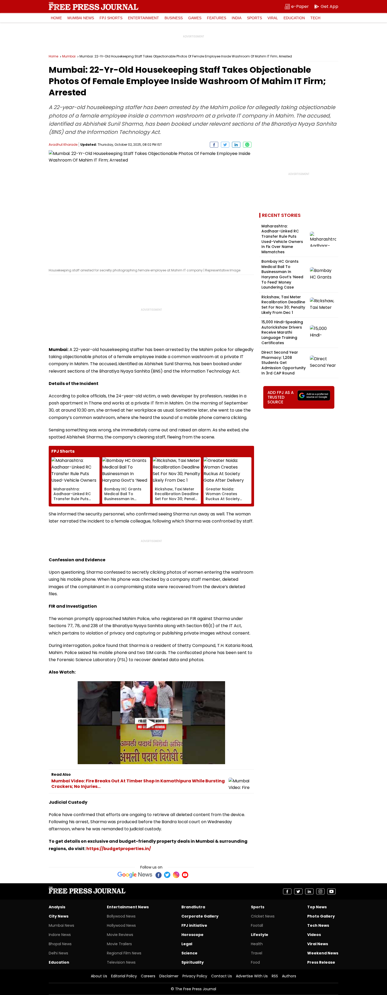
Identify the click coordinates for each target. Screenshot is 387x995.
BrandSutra (193, 907)
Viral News (317, 944)
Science (189, 953)
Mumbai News (80, 18)
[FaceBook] (158, 875)
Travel (256, 953)
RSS (275, 976)
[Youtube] (185, 875)
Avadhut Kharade (63, 144)
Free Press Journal (93, 6)
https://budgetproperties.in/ (118, 849)
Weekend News (322, 953)
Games (194, 18)
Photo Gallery (321, 916)
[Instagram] (176, 875)
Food (255, 962)
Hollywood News (121, 925)
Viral (272, 18)
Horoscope (192, 934)
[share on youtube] (331, 891)
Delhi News (58, 953)
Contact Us (221, 976)
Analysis (57, 907)
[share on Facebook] (214, 145)
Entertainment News (128, 907)
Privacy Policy (194, 976)
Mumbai (69, 56)
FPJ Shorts (111, 18)
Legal (186, 944)
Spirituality (192, 962)
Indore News (60, 934)
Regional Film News (124, 953)
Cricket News (263, 916)
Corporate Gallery (200, 916)
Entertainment (143, 18)
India (236, 18)
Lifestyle (259, 934)
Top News (317, 907)
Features (216, 18)
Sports (254, 18)
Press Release (321, 962)
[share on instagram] (320, 891)
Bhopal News (60, 944)
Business (174, 18)
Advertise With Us (252, 976)
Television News (121, 962)
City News (58, 916)
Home (56, 18)
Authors (289, 976)
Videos (314, 934)
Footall (257, 925)
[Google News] (134, 875)
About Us (99, 976)
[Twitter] (167, 875)
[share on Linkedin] (236, 145)
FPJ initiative (194, 925)
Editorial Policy (124, 976)
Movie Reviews (120, 934)
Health (257, 944)
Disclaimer (168, 976)
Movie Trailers (119, 944)
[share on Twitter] (225, 145)
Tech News (318, 925)
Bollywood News (121, 916)
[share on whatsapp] (247, 145)
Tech (315, 18)
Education (294, 18)
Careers (148, 976)
